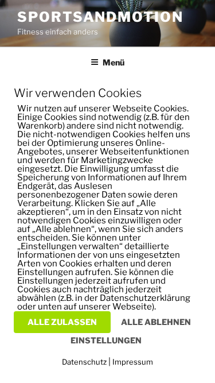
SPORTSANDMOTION (100, 17)
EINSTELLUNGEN (106, 340)
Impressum (132, 361)
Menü (113, 62)
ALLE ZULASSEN (62, 322)
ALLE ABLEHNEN (156, 322)
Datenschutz (84, 361)
